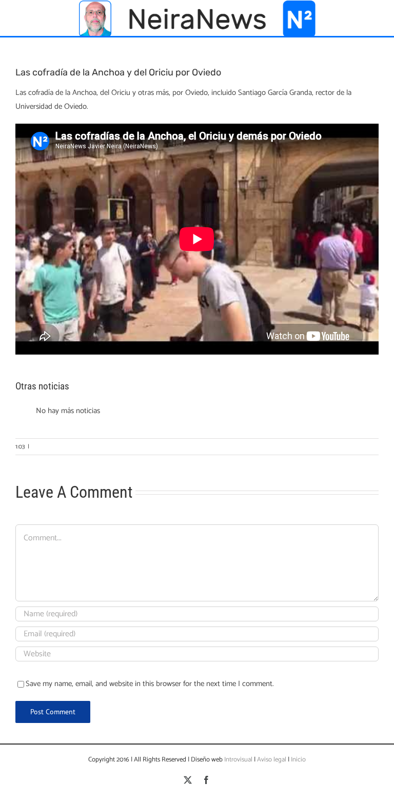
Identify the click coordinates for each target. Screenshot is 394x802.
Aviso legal (271, 759)
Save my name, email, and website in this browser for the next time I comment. (150, 683)
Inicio (298, 759)
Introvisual (237, 759)
